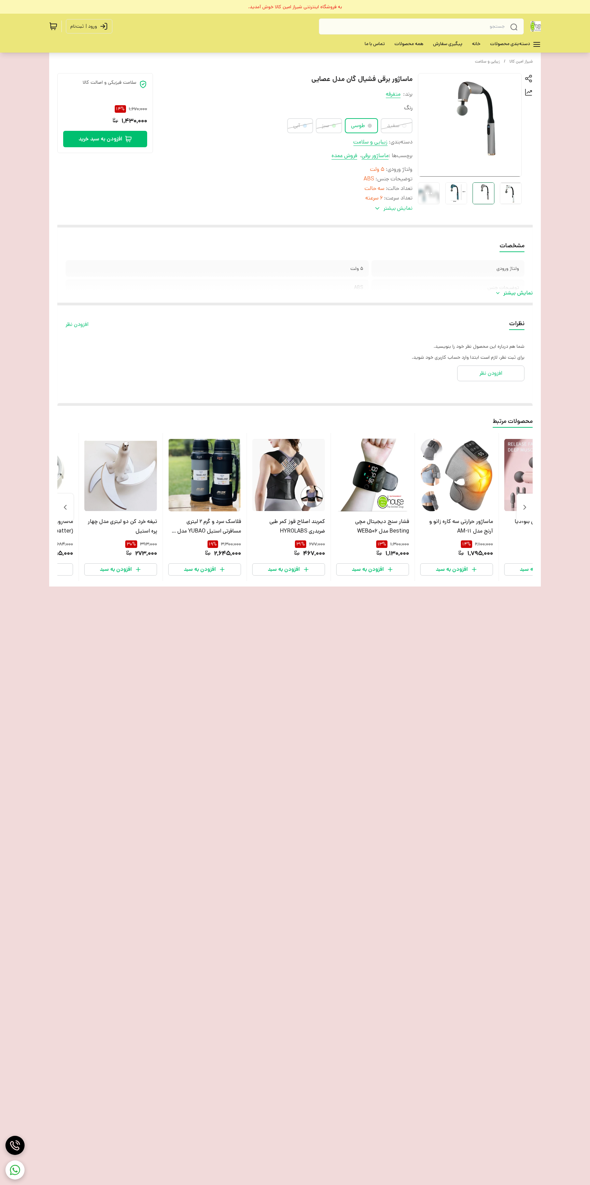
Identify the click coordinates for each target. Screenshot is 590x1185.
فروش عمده (344, 156)
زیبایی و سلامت (487, 61)
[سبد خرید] (53, 26)
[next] (65, 507)
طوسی (358, 125)
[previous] (525, 507)
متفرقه (393, 94)
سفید (393, 125)
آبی (296, 125)
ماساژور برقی (375, 156)
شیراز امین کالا (521, 61)
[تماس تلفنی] (15, 1145)
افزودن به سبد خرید (100, 139)
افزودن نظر (77, 324)
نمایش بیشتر (518, 293)
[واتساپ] (15, 1170)
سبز (325, 125)
